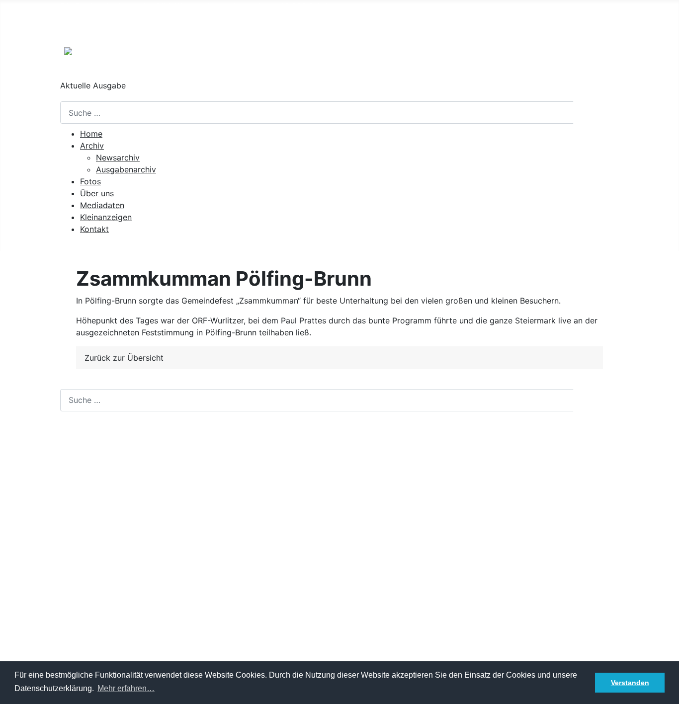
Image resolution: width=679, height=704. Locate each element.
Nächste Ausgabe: (135, 26)
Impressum (80, 644)
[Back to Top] (666, 691)
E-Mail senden (86, 535)
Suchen (596, 113)
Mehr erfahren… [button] (126, 688)
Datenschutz (83, 660)
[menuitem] (91, 134)
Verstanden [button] (630, 683)
